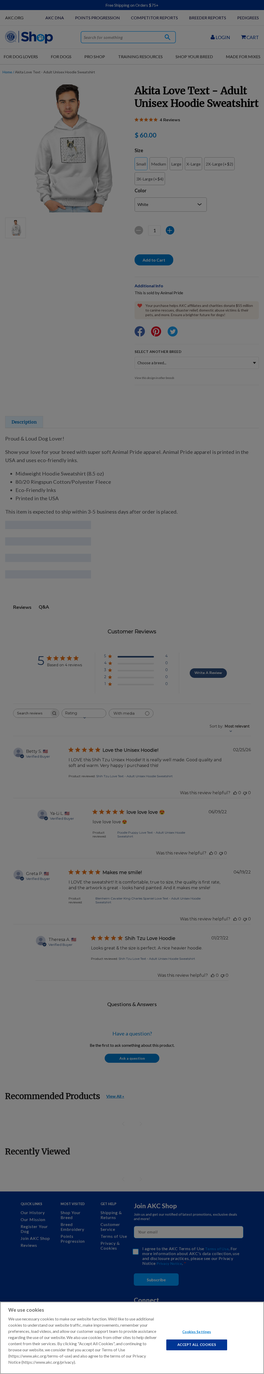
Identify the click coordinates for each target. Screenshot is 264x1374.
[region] (132, 1338)
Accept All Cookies (196, 1345)
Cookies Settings (196, 1331)
